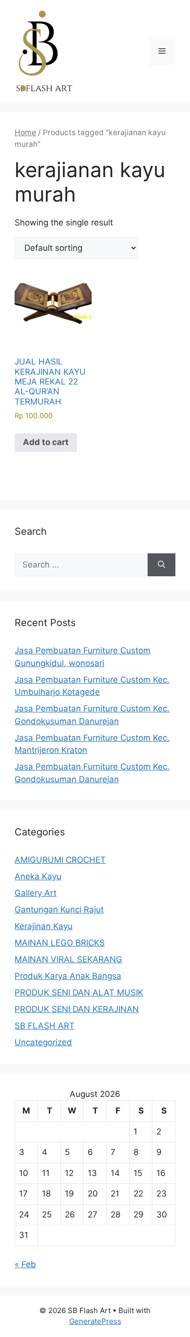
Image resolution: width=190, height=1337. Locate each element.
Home (25, 132)
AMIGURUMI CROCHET (60, 860)
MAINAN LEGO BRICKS (60, 943)
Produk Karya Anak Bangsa (68, 976)
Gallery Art (36, 893)
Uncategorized (43, 1042)
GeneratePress (95, 1321)
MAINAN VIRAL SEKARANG (68, 959)
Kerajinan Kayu (44, 926)
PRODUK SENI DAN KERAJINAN (77, 1009)
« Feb (25, 1264)
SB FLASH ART (45, 1026)
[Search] (161, 565)
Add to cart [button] (46, 442)
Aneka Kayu (38, 876)
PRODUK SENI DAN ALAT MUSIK (79, 992)
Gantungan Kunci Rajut (59, 909)
